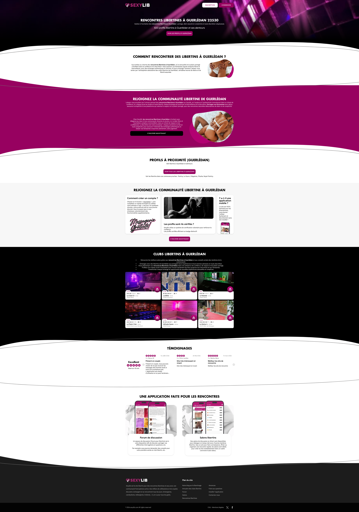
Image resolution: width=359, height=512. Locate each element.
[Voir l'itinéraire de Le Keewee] (230, 289)
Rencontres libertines (189, 498)
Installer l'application (216, 492)
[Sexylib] (227, 507)
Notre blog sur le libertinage (191, 485)
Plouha (200, 176)
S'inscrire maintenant (156, 133)
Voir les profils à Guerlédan (179, 33)
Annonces (212, 485)
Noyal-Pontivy (208, 176)
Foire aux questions (215, 489)
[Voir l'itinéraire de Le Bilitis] (194, 289)
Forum (184, 492)
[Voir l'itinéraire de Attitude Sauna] (194, 318)
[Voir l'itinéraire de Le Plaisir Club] (157, 318)
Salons (184, 495)
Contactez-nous (214, 495)
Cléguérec (193, 176)
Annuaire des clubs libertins (191, 489)
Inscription (210, 5)
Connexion (226, 5)
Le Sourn (187, 176)
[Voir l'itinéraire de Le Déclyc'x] (230, 318)
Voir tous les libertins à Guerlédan (179, 172)
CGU (209, 507)
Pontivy (180, 176)
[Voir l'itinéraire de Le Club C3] (157, 289)
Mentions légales (218, 507)
